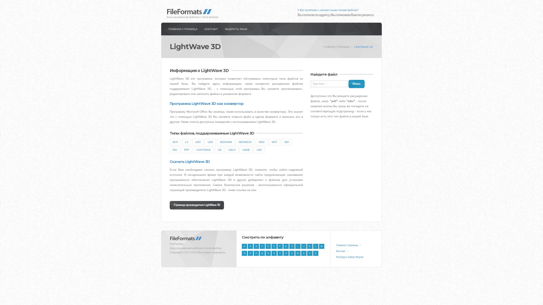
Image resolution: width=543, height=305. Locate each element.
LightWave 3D (363, 47)
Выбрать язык (236, 29)
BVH (175, 142)
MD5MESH (245, 142)
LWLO (231, 149)
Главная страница (182, 29)
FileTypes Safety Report (349, 257)
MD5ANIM (226, 142)
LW (219, 149)
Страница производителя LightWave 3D (197, 205)
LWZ (259, 149)
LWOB (246, 149)
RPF (186, 149)
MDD (262, 142)
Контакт (211, 29)
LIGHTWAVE (203, 149)
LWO (198, 142)
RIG (175, 149)
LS (186, 142)
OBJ (286, 142)
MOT (274, 142)
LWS (210, 142)
